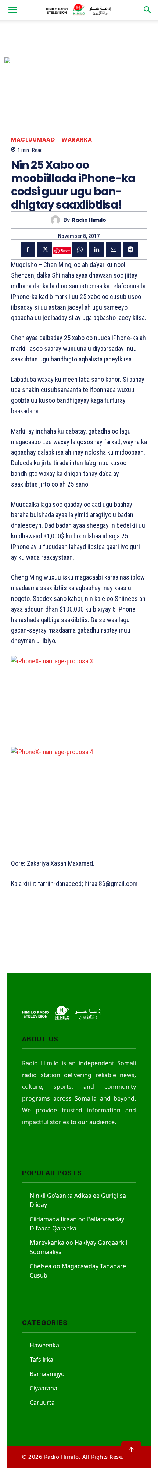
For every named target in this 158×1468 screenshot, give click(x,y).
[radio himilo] (57, 220)
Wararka (76, 139)
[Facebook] (28, 249)
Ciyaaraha (43, 1388)
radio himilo (89, 220)
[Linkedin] (96, 249)
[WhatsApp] (79, 249)
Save (65, 250)
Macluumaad (33, 139)
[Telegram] (130, 249)
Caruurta (42, 1402)
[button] (12, 10)
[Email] (113, 249)
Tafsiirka (41, 1359)
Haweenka (44, 1345)
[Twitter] (44, 249)
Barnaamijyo (47, 1374)
